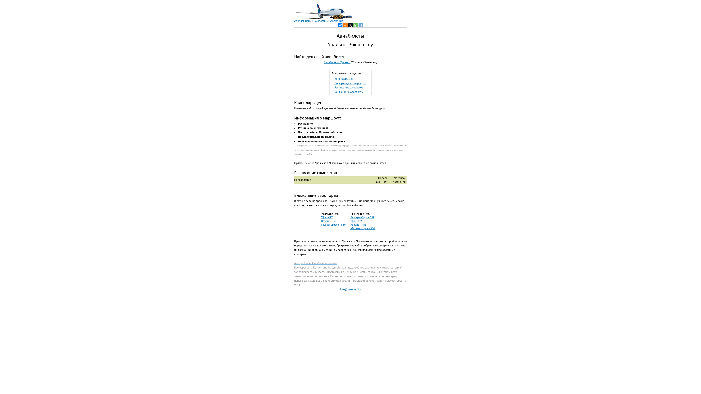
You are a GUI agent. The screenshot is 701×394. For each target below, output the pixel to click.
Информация (335, 21)
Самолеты (320, 21)
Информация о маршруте (350, 83)
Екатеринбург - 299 (362, 217)
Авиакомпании (303, 21)
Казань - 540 (329, 221)
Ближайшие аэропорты (348, 92)
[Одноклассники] (345, 25)
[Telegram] (361, 25)
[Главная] (323, 9)
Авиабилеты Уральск (337, 62)
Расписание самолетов (348, 87)
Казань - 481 (358, 224)
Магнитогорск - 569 (333, 224)
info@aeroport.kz (350, 289)
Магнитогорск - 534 (362, 228)
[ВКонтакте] (340, 25)
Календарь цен (344, 79)
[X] (350, 25)
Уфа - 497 (327, 217)
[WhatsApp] (355, 25)
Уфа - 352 (356, 221)
